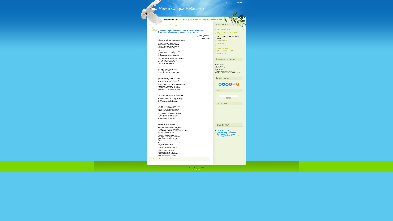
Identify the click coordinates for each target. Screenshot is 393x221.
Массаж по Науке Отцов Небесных (227, 72)
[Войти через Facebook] (227, 84)
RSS (180, 19)
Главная (185, 19)
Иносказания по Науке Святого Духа (199, 19)
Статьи (218, 64)
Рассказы (219, 68)
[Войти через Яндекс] (230, 84)
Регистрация (214, 19)
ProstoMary (168, 158)
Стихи (182, 25)
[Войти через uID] (220, 84)
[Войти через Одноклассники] (237, 84)
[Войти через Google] (234, 84)
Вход (220, 19)
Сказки (218, 69)
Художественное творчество (225, 71)
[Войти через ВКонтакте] (223, 84)
